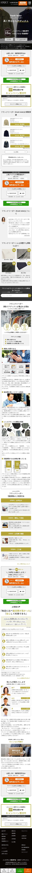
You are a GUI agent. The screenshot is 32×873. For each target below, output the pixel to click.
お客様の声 (24, 835)
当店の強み (24, 838)
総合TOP (4, 831)
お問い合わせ (4, 853)
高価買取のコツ (5, 841)
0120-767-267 (14, 2)
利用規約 (23, 849)
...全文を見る (27, 235)
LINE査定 (20, 871)
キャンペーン (24, 831)
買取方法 (12, 871)
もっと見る (16, 151)
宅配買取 (13, 833)
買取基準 (4, 838)
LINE (23, 70)
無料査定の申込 (22, 3)
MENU (30, 4)
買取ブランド (4, 834)
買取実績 (4, 871)
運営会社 (23, 845)
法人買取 (13, 841)
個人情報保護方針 (25, 847)
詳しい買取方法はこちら (23, 563)
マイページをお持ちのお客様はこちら (16, 65)
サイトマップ (24, 852)
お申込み (28, 871)
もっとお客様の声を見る (23, 678)
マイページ (4, 848)
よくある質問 (4, 851)
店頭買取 (13, 835)
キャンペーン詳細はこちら (16, 104)
